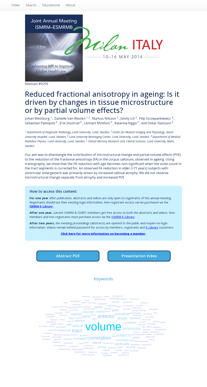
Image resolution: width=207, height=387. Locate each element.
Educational (51, 5)
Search (31, 5)
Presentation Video (139, 255)
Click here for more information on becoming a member (103, 234)
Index (16, 5)
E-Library (152, 227)
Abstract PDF (68, 255)
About (70, 5)
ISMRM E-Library (41, 206)
